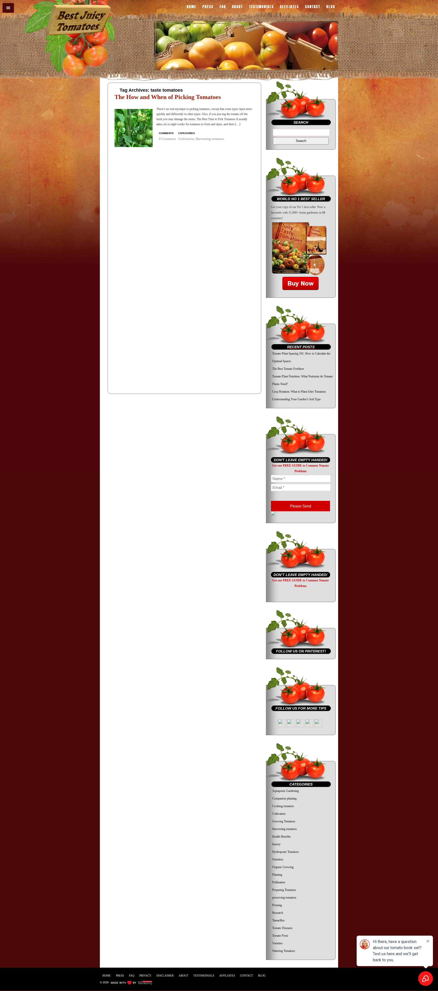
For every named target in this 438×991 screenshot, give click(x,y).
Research (277, 913)
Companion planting (284, 798)
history (276, 844)
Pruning (277, 905)
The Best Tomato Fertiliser (288, 369)
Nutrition (277, 859)
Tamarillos (278, 920)
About (237, 7)
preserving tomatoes (284, 897)
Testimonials (261, 7)
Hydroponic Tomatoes (285, 852)
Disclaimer (165, 975)
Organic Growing (283, 867)
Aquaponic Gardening (285, 791)
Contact (312, 7)
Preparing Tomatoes (284, 890)
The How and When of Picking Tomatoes (168, 97)
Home (191, 7)
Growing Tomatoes (283, 821)
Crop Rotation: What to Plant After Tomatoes (299, 391)
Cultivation (186, 139)
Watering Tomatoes (283, 951)
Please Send (300, 506)
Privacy (145, 975)
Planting (277, 874)
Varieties (277, 943)
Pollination (278, 882)
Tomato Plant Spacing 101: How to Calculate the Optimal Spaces (301, 357)
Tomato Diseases (282, 928)
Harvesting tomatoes (210, 139)
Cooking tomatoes (283, 806)
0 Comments (167, 139)
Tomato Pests (280, 935)
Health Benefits (281, 836)
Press (207, 7)
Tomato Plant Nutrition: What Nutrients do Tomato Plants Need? (302, 380)
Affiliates (289, 7)
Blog (330, 7)
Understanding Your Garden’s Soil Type (296, 399)
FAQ (223, 7)
